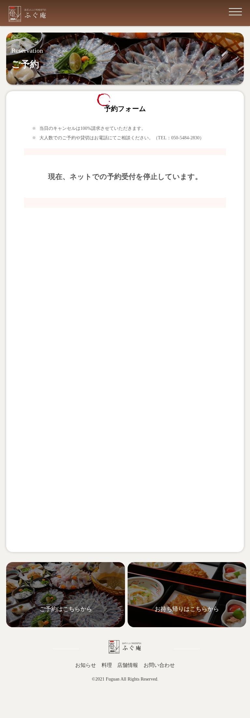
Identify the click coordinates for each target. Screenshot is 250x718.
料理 (107, 665)
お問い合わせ (159, 665)
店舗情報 (127, 665)
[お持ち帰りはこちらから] (187, 625)
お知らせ (85, 665)
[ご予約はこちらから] (65, 625)
